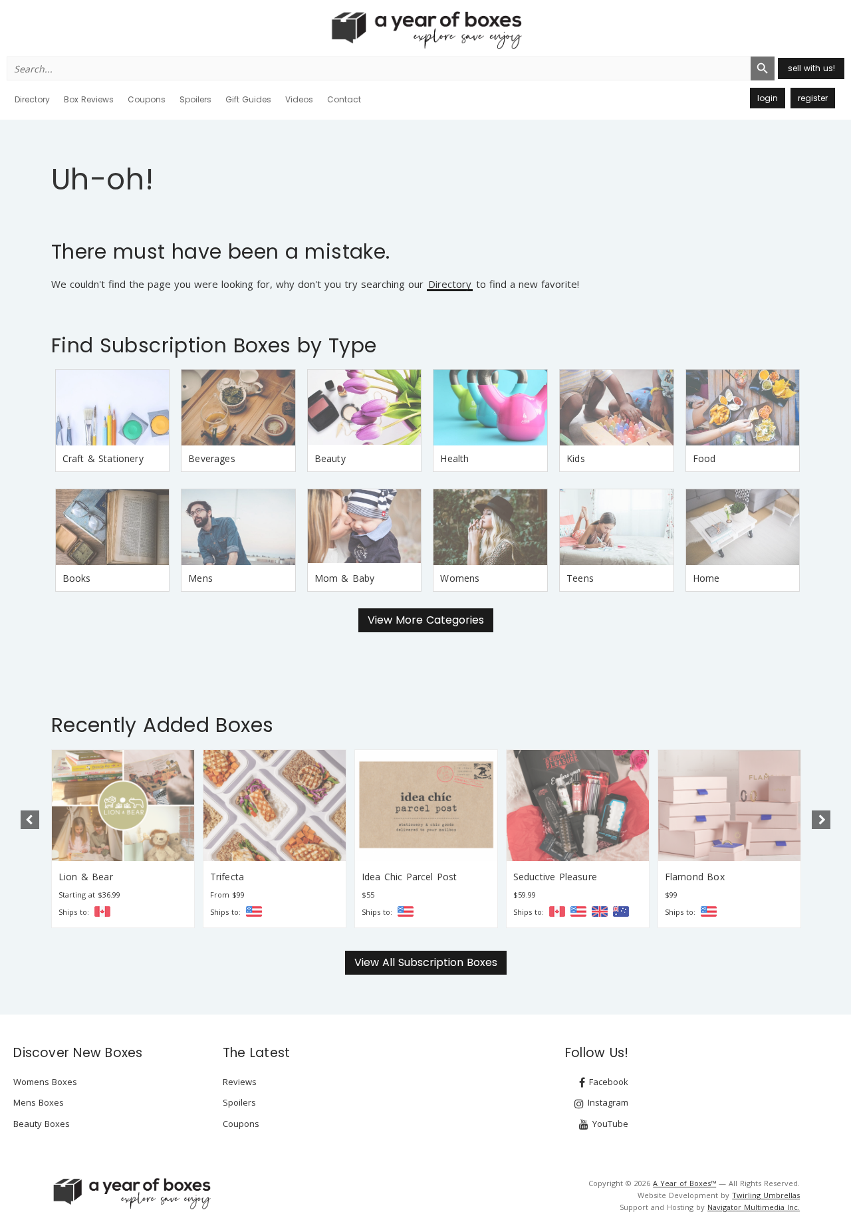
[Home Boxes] (743, 527)
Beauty (330, 458)
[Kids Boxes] (616, 407)
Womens (459, 578)
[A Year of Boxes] (131, 1193)
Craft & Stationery (103, 458)
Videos (299, 99)
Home (706, 578)
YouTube (609, 1124)
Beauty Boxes (41, 1124)
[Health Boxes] (490, 407)
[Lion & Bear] (123, 805)
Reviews (240, 1082)
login (767, 98)
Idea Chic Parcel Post (409, 876)
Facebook (607, 1082)
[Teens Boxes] (616, 527)
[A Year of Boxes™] (425, 30)
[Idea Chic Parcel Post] (426, 805)
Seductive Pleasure (555, 876)
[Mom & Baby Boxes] (365, 527)
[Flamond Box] (729, 805)
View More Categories (426, 620)
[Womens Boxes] (490, 527)
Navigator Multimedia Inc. (753, 1207)
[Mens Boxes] (238, 527)
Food (704, 458)
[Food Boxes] (743, 407)
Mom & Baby (344, 578)
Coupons (147, 99)
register (813, 98)
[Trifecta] (274, 805)
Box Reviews (89, 99)
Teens (580, 578)
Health (454, 458)
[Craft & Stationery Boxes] (113, 407)
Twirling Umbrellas (766, 1195)
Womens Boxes (45, 1082)
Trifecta (227, 876)
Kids (575, 458)
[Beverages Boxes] (238, 407)
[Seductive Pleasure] (578, 805)
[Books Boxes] (113, 527)
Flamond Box (695, 876)
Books (76, 578)
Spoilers (195, 99)
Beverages (211, 458)
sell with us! (811, 68)
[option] (123, 838)
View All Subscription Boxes (425, 962)
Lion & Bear (86, 876)
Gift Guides (248, 99)
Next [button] (821, 819)
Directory (32, 99)
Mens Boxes (38, 1102)
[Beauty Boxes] (365, 407)
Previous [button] (30, 819)
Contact (344, 99)
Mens (200, 578)
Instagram (606, 1102)
